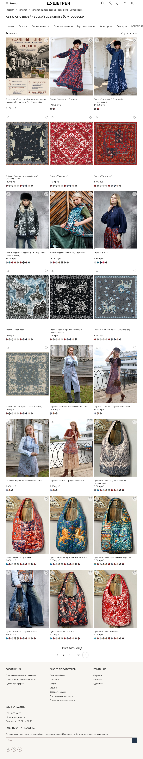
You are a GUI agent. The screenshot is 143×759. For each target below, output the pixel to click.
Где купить (98, 683)
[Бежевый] (7, 262)
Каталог (23, 9)
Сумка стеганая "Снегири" (62, 631)
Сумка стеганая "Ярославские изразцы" (69, 557)
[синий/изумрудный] (29, 262)
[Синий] (115, 490)
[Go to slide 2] (66, 93)
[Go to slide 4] (87, 93)
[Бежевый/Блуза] (95, 262)
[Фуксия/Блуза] (103, 262)
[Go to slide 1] (55, 93)
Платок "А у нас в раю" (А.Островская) (24, 406)
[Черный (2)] (98, 109)
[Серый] (23, 186)
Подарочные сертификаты (62, 700)
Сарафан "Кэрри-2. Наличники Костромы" (69, 406)
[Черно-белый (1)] (51, 109)
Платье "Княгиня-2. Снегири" (64, 99)
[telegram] (8, 749)
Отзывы (53, 687)
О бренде (97, 675)
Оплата (53, 683)
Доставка (54, 679)
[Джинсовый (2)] (12, 186)
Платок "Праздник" (59, 176)
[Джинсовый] (15, 186)
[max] (13, 749)
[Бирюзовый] (9, 262)
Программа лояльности (61, 696)
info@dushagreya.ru (15, 717)
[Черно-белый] (67, 262)
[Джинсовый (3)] (95, 413)
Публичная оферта (15, 683)
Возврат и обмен (58, 692)
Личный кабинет (57, 675)
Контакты (98, 679)
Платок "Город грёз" (15, 329)
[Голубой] (56, 262)
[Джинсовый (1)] (9, 186)
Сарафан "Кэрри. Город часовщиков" (67, 480)
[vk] (19, 749)
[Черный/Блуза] (106, 262)
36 (78, 655)
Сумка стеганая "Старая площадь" (22, 631)
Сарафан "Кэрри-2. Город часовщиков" (112, 406)
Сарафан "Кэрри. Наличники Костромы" (24, 480)
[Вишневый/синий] (7, 186)
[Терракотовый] (29, 186)
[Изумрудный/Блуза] (98, 262)
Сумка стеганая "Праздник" (19, 557)
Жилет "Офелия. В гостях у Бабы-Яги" (67, 252)
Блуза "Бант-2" (101, 252)
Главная (10, 9)
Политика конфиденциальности (21, 679)
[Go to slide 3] (77, 93)
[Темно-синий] (70, 186)
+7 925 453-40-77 (13, 713)
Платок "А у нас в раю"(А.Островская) (112, 329)
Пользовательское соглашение (21, 675)
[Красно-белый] (21, 186)
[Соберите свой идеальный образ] (52, 40)
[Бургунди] (12, 262)
